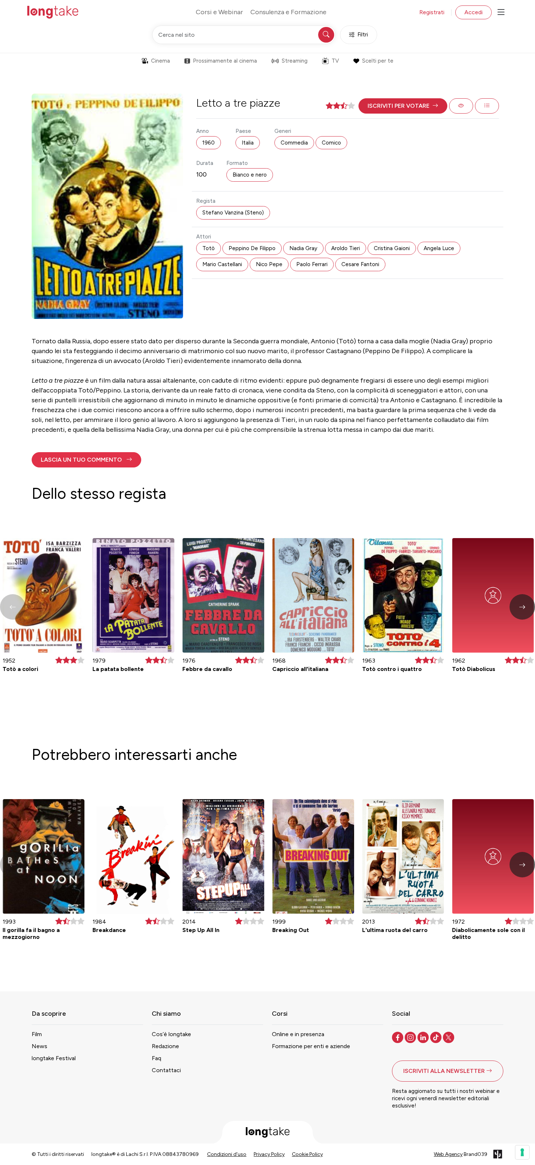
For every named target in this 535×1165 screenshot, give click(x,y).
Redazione (165, 1046)
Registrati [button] (431, 12)
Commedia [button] (294, 142)
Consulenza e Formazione (288, 12)
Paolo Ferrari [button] (312, 264)
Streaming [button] (295, 61)
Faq (156, 1058)
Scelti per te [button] (377, 61)
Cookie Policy (307, 1154)
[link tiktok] (436, 1037)
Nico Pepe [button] (269, 264)
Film (37, 1034)
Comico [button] (331, 142)
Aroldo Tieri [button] (345, 248)
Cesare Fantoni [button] (360, 264)
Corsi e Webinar (219, 12)
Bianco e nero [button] (250, 174)
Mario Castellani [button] (222, 264)
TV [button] (335, 61)
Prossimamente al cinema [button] (225, 61)
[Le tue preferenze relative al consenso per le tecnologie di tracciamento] (522, 1152)
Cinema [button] (160, 61)
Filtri (362, 34)
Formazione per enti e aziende (311, 1046)
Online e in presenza (298, 1034)
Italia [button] (248, 142)
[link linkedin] (423, 1037)
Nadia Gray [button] (303, 248)
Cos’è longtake (171, 1034)
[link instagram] (411, 1037)
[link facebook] (398, 1037)
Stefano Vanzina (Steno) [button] (233, 212)
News (39, 1046)
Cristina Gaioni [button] (392, 248)
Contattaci (166, 1070)
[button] (402, 106)
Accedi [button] (473, 12)
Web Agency (448, 1154)
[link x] (449, 1037)
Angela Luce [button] (439, 248)
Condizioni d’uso (226, 1154)
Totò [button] (208, 248)
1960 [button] (208, 142)
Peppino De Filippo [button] (252, 248)
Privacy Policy (269, 1154)
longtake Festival (54, 1058)
